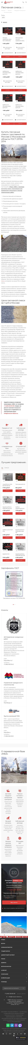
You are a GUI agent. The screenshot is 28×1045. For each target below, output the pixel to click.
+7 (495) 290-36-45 (9, 664)
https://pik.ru (7, 732)
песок (3, 281)
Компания (4, 974)
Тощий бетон (5, 951)
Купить (7, 90)
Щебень (3, 962)
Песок (3, 958)
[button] (13, 604)
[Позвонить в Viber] (16, 1025)
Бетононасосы (6, 966)
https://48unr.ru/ (8, 660)
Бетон (3, 943)
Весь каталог (22, 462)
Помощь (4, 981)
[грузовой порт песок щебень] (14, 770)
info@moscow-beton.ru (11, 413)
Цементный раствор (8, 955)
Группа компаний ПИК (12, 716)
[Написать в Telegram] (12, 1025)
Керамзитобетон (6, 947)
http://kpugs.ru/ (8, 702)
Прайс (3, 939)
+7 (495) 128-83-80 (9, 406)
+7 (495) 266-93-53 (8, 736)
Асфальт (4, 970)
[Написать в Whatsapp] (8, 1025)
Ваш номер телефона (10, 896)
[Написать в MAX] (20, 1025)
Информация (5, 978)
